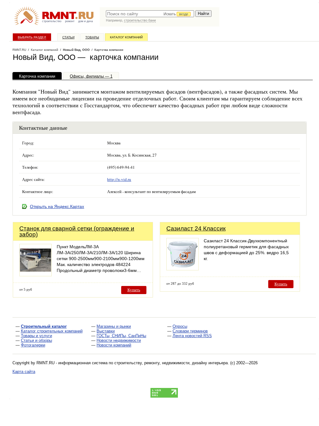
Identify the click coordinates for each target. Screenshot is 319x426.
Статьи (68, 37)
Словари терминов (190, 331)
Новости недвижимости (119, 340)
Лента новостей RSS (192, 335)
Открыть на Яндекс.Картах (57, 206)
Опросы (180, 326)
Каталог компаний (126, 37)
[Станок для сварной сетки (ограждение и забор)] (35, 274)
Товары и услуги (36, 335)
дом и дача (85, 21)
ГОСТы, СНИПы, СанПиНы (121, 335)
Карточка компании (37, 76)
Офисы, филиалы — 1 (91, 76)
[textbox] (150, 13)
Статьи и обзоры (36, 340)
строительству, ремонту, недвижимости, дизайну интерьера (171, 363)
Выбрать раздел (32, 37)
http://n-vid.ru (119, 179)
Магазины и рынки (114, 326)
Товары (92, 37)
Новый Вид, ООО (76, 49)
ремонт (69, 21)
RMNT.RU (19, 49)
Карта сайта (23, 371)
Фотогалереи (33, 345)
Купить (133, 290)
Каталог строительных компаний (52, 331)
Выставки (106, 331)
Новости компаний (114, 345)
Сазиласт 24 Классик (196, 228)
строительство (51, 21)
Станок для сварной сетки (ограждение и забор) (76, 231)
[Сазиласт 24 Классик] (182, 268)
